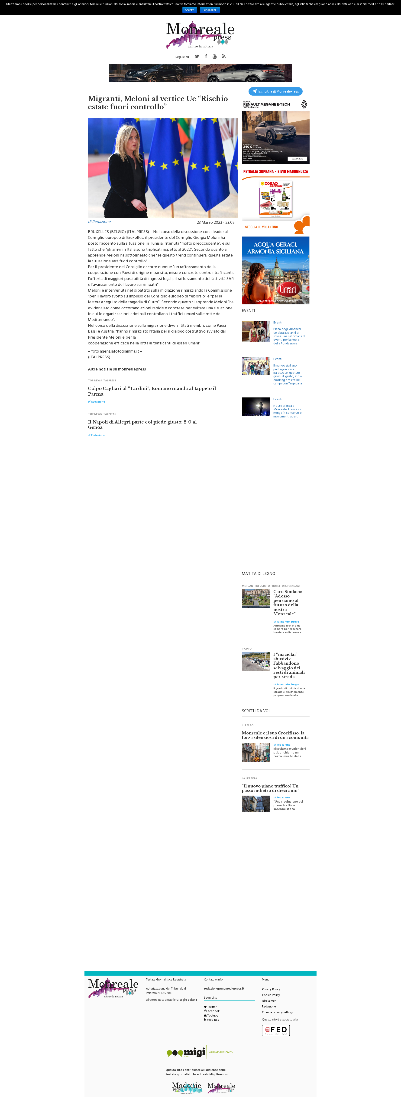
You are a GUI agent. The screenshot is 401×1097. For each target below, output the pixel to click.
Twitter (212, 1007)
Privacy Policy (271, 990)
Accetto (189, 10)
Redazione (269, 1007)
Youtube (212, 1016)
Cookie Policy (271, 995)
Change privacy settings (277, 1013)
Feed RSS (212, 1020)
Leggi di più (210, 10)
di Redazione (99, 222)
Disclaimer (269, 1001)
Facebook (213, 1011)
